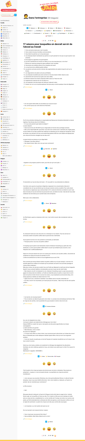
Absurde (4, 121)
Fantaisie (5, 193)
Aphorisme (5, 123)
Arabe (42, 356)
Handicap (5, 149)
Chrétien (5, 161)
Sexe (4, 175)
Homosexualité (6, 179)
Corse (4, 105)
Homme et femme (50, 306)
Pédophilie (5, 183)
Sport (4, 213)
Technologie (5, 119)
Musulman (53, 203)
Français (57, 356)
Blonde (50, 421)
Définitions (5, 139)
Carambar (5, 135)
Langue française (6, 129)
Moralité (4, 131)
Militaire (59, 28)
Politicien (67, 28)
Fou (3, 151)
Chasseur (29, 30)
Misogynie (5, 33)
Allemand (5, 96)
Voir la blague (27, 87)
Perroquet (5, 199)
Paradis (4, 163)
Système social (6, 215)
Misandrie (5, 36)
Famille (4, 29)
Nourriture (5, 127)
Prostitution (5, 181)
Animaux (4, 189)
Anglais (4, 90)
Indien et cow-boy (7, 109)
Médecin (33, 28)
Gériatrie (4, 147)
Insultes (4, 137)
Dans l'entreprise (7, 45)
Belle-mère (5, 38)
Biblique (4, 167)
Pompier (49, 35)
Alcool (50, 89)
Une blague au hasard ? (9, 10)
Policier (51, 28)
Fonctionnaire (37, 33)
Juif (3, 165)
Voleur (71, 33)
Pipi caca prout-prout (7, 125)
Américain (5, 86)
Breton (4, 107)
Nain (3, 153)
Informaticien (58, 30)
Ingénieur (48, 30)
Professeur (42, 28)
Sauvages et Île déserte (8, 195)
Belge (4, 88)
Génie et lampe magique (8, 197)
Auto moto (46, 148)
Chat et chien (50, 356)
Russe (4, 103)
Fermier (27, 33)
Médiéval (4, 201)
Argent (4, 209)
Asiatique (5, 101)
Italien (4, 99)
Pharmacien (68, 30)
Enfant (4, 27)
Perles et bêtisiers (7, 133)
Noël (4, 191)
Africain (4, 94)
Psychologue (62, 33)
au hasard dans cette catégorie (49, 21)
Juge (54, 33)
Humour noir (5, 117)
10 (52, 40)
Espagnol (4, 111)
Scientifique (38, 30)
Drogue (4, 217)
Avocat (46, 33)
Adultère (4, 177)
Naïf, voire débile (7, 155)
